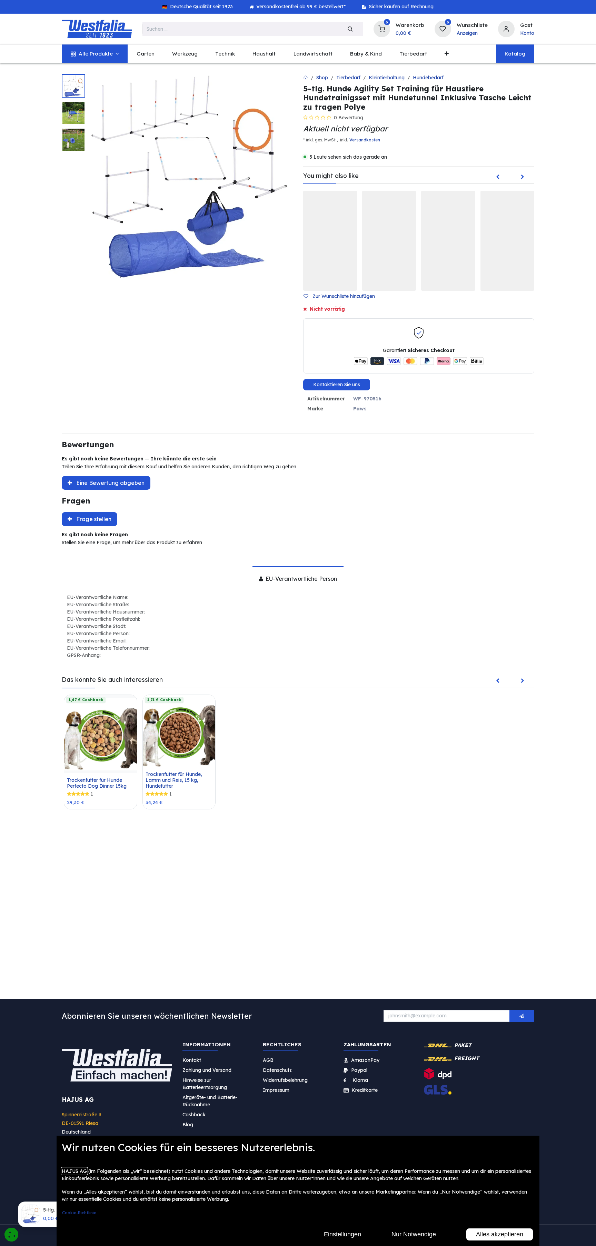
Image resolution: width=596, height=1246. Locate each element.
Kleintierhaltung (387, 77)
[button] (342, 296)
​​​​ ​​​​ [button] (521, 1016)
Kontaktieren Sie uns (336, 384)
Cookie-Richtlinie (79, 1212)
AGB (268, 1060)
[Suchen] (350, 29)
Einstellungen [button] (342, 1234)
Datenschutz (277, 1070)
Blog (187, 1124)
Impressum (276, 1090)
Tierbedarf (348, 77)
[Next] (522, 177)
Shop (322, 77)
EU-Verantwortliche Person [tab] (300, 578)
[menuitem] (95, 53)
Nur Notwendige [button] (413, 1234)
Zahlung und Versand (206, 1070)
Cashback (194, 1114)
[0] (382, 28)
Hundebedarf (428, 77)
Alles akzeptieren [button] (499, 1234)
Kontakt (191, 1060)
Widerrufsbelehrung (286, 1080)
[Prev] (497, 177)
